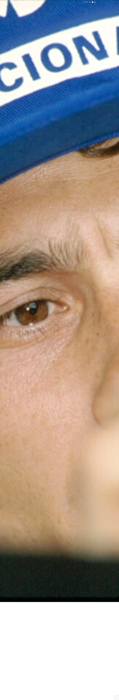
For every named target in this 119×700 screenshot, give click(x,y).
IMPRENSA (38, 2)
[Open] (89, 2)
